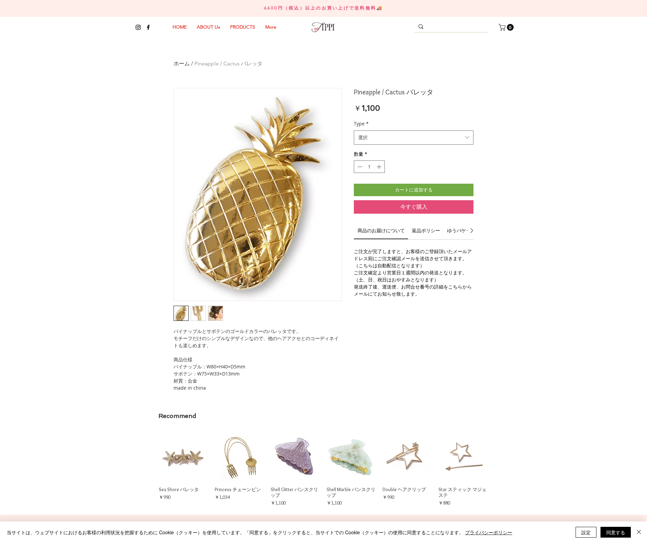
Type (361, 123)
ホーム (182, 63)
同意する (615, 532)
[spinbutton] (369, 167)
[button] (507, 27)
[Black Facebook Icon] (148, 27)
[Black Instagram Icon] (138, 27)
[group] (323, 469)
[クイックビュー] (183, 456)
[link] (381, 230)
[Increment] (379, 167)
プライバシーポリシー (488, 532)
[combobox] (413, 137)
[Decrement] (359, 167)
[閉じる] (639, 532)
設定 (586, 532)
